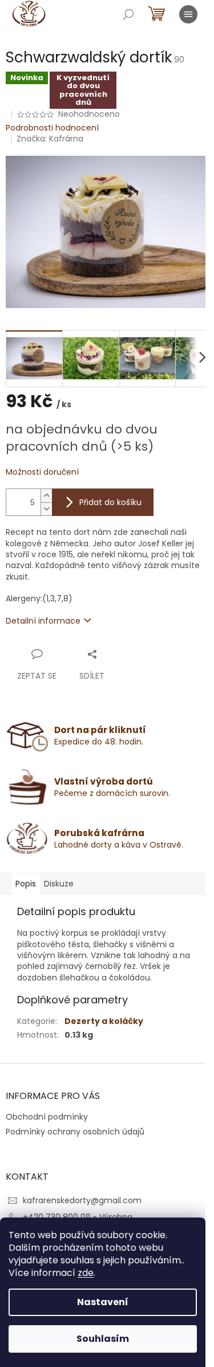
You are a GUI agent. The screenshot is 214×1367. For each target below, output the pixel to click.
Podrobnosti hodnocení (52, 128)
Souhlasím (102, 1338)
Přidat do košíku (110, 502)
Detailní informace (43, 621)
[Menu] (188, 14)
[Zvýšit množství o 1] (46, 495)
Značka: (50, 138)
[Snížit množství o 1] (46, 508)
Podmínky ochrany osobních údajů (75, 1131)
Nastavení (102, 1302)
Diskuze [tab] (59, 883)
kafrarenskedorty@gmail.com (82, 1200)
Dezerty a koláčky (103, 1021)
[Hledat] (128, 14)
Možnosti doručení (42, 472)
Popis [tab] (25, 883)
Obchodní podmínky (47, 1116)
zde (86, 1272)
